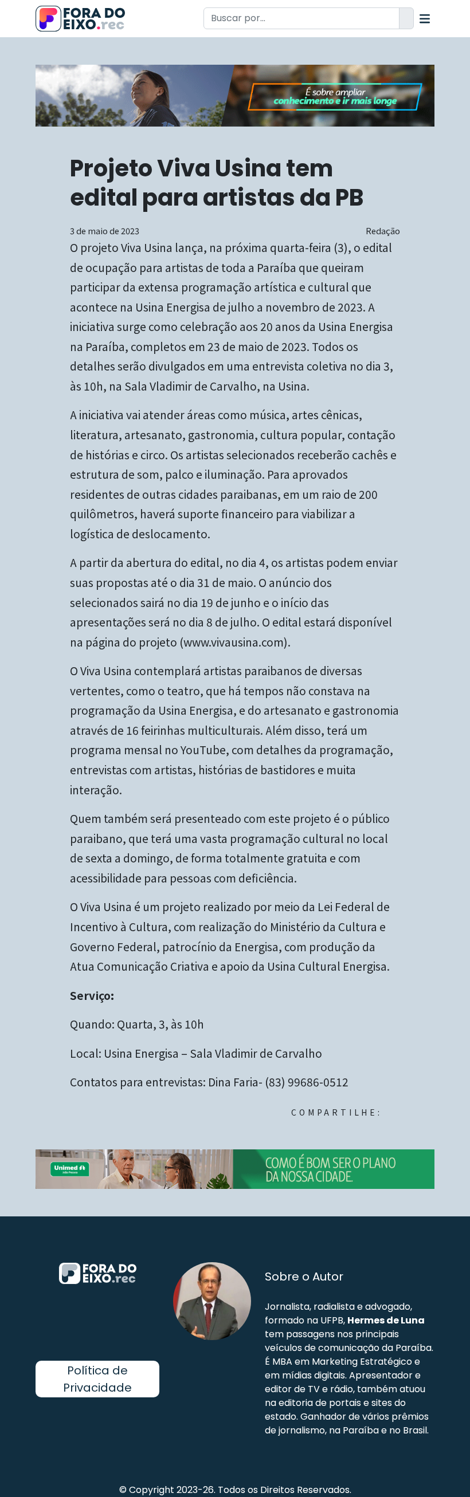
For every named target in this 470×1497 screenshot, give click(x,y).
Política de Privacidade (97, 1379)
